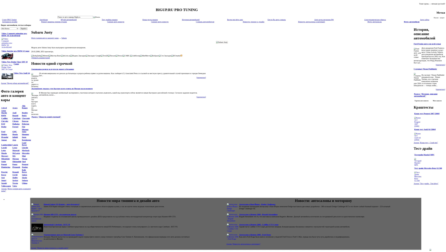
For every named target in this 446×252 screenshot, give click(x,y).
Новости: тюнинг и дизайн (253, 22)
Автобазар (43, 20)
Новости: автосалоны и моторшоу (311, 22)
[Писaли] (112, 56)
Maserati (436, 18)
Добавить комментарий (40, 58)
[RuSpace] (154, 56)
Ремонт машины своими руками (54, 22)
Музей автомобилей (69, 20)
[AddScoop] (135, 56)
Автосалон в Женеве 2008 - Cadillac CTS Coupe (259, 225)
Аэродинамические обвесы (375, 20)
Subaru (64, 38)
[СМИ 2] (126, 56)
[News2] (119, 56)
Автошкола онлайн (9, 22)
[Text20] (104, 56)
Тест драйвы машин (110, 20)
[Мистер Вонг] (55, 56)
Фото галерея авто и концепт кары (45, 38)
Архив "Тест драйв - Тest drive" (426, 184)
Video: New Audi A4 (22, 73)
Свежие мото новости (160, 22)
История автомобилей (191, 20)
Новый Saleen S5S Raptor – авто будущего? (62, 204)
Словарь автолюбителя (205, 22)
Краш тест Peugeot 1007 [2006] (426, 114)
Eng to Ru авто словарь (277, 20)
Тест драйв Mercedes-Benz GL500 (428, 168)
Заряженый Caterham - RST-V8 (57, 225)
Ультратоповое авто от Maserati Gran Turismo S (64, 235)
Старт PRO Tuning (9, 20)
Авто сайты (424, 20)
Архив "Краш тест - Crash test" (426, 143)
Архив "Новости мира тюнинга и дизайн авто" (49, 248)
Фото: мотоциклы (374, 22)
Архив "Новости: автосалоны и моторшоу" (243, 244)
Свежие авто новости (115, 22)
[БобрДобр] (36, 56)
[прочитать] (201, 78)
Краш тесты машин (150, 20)
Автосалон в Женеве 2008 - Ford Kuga (255, 235)
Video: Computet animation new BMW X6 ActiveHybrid (14, 35)
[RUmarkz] (175, 56)
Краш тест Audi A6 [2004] (425, 129)
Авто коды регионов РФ (324, 20)
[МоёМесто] (145, 56)
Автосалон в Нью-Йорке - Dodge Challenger (257, 204)
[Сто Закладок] (165, 56)
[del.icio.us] (65, 56)
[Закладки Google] (93, 56)
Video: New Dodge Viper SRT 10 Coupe (15, 63)
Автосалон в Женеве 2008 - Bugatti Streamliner (258, 215)
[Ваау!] (181, 55)
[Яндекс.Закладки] (78, 56)
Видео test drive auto (235, 20)
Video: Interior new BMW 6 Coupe (15, 51)
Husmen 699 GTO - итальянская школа (60, 215)
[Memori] (45, 56)
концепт (442, 18)
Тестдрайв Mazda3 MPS (424, 155)
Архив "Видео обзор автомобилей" (15, 83)
